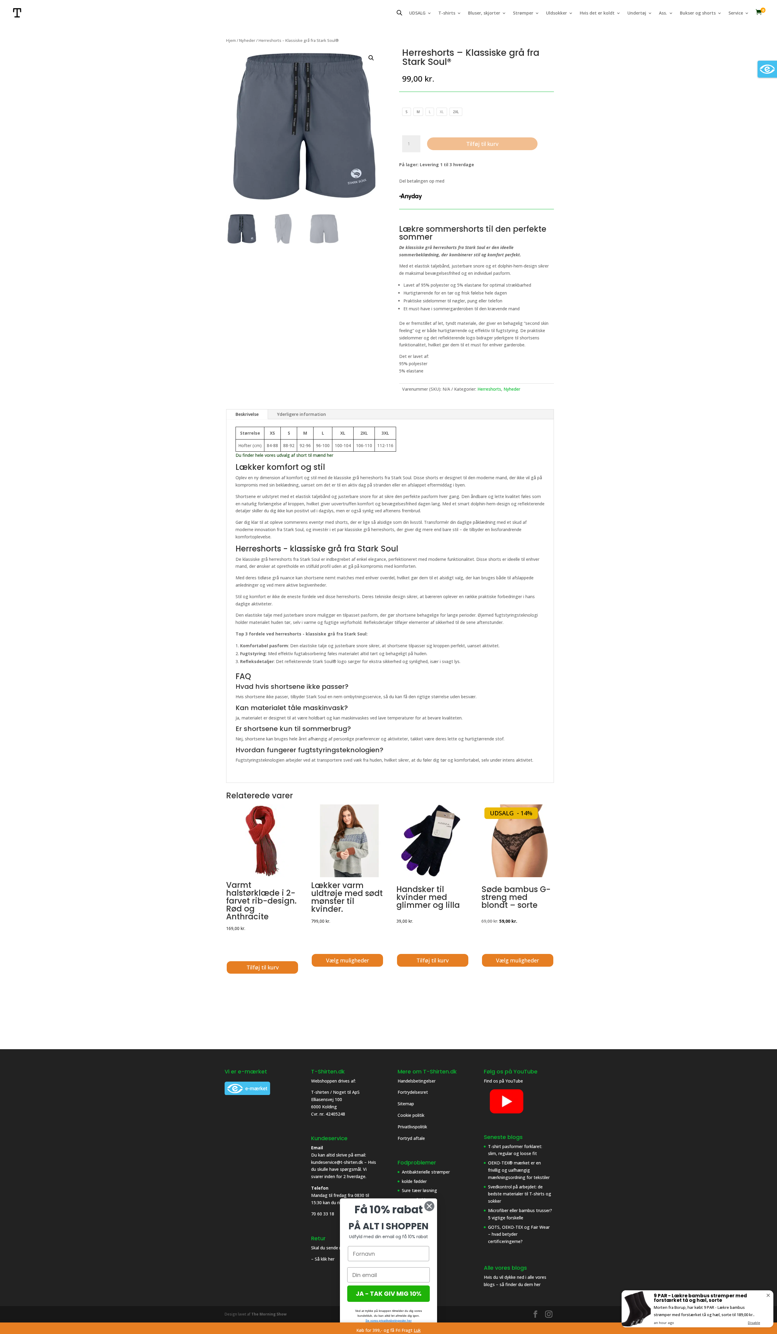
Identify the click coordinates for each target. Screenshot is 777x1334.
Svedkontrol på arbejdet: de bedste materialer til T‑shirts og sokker (519, 1194)
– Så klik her (322, 1259)
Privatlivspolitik (413, 1127)
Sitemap (406, 1104)
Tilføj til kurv (482, 143)
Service (735, 13)
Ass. (663, 13)
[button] (371, 57)
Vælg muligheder (347, 960)
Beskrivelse (247, 414)
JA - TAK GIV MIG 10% (389, 1293)
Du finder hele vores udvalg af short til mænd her (285, 455)
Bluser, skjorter (484, 13)
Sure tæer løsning (419, 1190)
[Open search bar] (399, 12)
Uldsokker (556, 13)
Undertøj (636, 13)
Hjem (231, 40)
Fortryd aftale (411, 1138)
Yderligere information (301, 414)
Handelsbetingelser (417, 1081)
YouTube (514, 1081)
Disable (754, 1322)
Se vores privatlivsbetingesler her (388, 1320)
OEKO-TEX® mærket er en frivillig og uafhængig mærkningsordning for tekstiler (519, 1170)
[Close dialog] (429, 1206)
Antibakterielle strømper (426, 1172)
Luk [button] (417, 1330)
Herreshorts (489, 389)
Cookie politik (412, 1115)
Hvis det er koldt (597, 13)
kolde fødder (414, 1181)
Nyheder (247, 40)
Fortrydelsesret (413, 1092)
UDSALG (417, 13)
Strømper (523, 13)
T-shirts (446, 13)
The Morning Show (269, 1314)
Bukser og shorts (698, 13)
